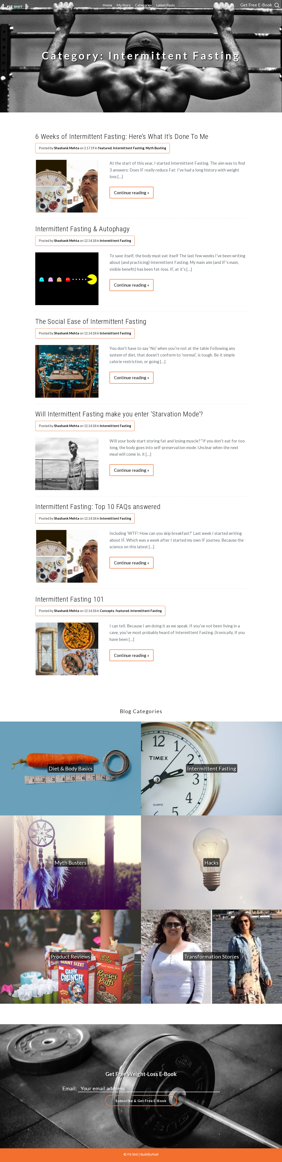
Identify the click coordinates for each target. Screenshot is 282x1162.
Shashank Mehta (66, 148)
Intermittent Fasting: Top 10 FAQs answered (98, 506)
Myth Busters (70, 862)
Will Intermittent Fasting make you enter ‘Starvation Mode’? (119, 414)
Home (107, 5)
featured (105, 148)
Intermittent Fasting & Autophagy (82, 229)
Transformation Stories (211, 956)
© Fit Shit (131, 1154)
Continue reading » (131, 192)
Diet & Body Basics (71, 768)
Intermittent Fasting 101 (69, 599)
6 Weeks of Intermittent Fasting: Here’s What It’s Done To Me (121, 136)
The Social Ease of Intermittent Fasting (91, 321)
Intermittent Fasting (128, 148)
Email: (70, 1088)
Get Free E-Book (256, 4)
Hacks (211, 862)
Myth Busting (156, 148)
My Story (124, 5)
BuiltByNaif (149, 1154)
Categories (143, 5)
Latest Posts (165, 5)
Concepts (107, 611)
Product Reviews (70, 956)
